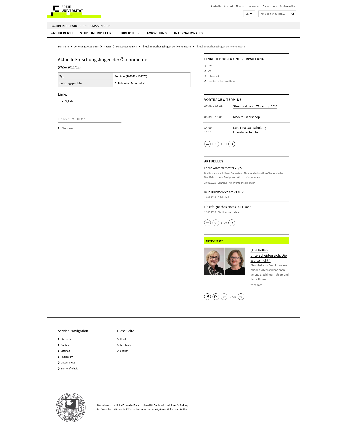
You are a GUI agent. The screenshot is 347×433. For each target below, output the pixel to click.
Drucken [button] (124, 339)
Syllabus (70, 101)
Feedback (125, 345)
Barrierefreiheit (287, 6)
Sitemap (240, 6)
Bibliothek (130, 33)
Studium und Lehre (96, 33)
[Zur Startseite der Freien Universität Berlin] (77, 11)
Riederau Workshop (246, 117)
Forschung (157, 33)
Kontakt (228, 6)
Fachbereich (62, 33)
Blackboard (67, 128)
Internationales (188, 33)
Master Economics (126, 46)
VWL (210, 71)
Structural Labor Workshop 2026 (255, 106)
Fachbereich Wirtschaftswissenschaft (82, 26)
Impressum (254, 6)
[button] (249, 14)
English (124, 350)
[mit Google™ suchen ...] (293, 14)
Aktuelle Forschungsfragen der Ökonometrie (166, 46)
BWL (210, 66)
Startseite (215, 6)
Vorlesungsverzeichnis (86, 46)
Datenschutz (270, 6)
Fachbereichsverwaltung (221, 81)
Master (107, 46)
